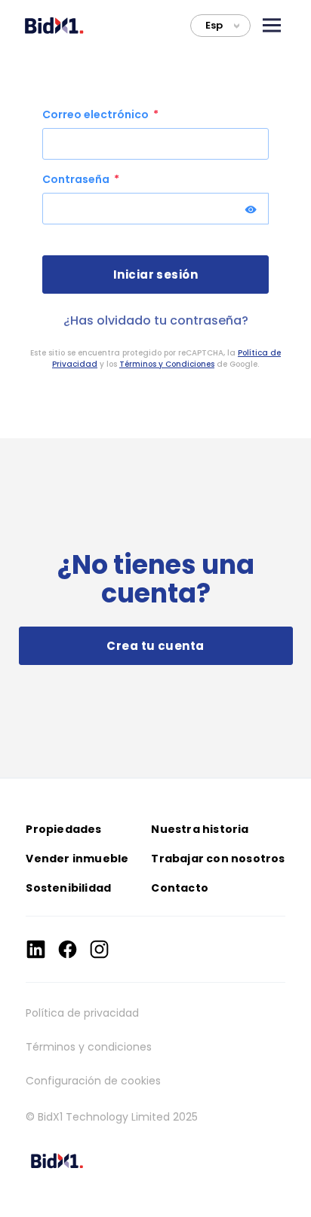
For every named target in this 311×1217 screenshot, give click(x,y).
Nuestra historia (199, 829)
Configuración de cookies (93, 1080)
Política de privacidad (82, 1012)
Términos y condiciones (89, 1046)
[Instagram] (99, 949)
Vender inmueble (77, 858)
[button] (271, 25)
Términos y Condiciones (166, 364)
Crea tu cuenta (155, 646)
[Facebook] (67, 949)
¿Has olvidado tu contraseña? (155, 320)
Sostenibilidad (68, 888)
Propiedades (63, 829)
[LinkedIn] (36, 949)
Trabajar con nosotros (218, 858)
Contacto (179, 888)
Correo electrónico (96, 114)
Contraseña (77, 179)
